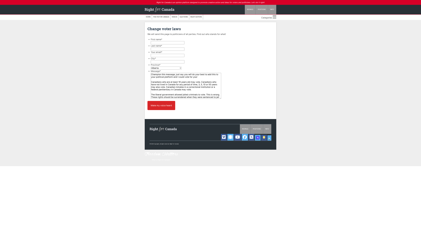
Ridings (250, 9)
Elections (184, 17)
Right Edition (196, 17)
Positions (262, 9)
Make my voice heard (161, 105)
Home (148, 17)
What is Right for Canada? (161, 160)
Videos (174, 17)
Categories (267, 17)
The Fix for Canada (161, 17)
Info (272, 9)
